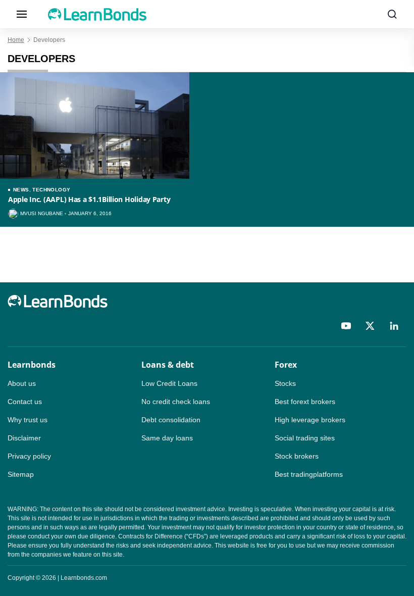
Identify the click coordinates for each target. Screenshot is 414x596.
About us (22, 383)
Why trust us (27, 420)
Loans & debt (167, 364)
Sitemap (21, 474)
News (21, 189)
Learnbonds (32, 364)
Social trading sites (305, 438)
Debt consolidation (170, 420)
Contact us (25, 402)
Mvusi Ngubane (41, 213)
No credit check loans (175, 402)
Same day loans (167, 438)
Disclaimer (24, 438)
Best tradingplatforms (309, 474)
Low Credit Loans (169, 383)
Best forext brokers (305, 402)
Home (16, 39)
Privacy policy (29, 456)
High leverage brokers (310, 420)
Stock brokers (297, 456)
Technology (51, 189)
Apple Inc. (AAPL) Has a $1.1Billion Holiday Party (89, 199)
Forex (286, 364)
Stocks (285, 383)
